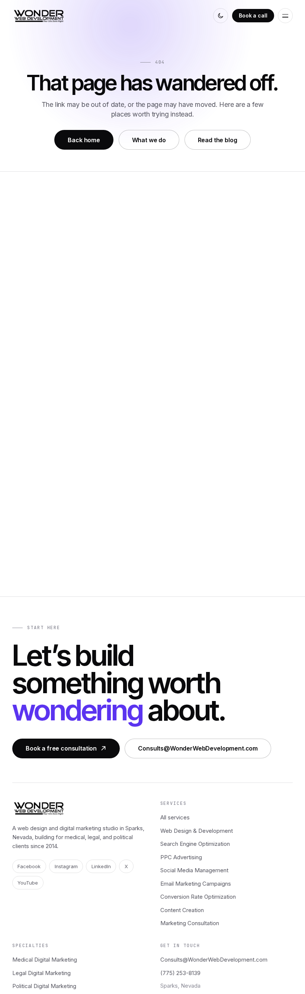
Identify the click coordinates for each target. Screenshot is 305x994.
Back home (84, 140)
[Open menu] (285, 15)
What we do (149, 140)
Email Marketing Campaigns (195, 883)
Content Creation (182, 910)
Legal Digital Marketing (41, 973)
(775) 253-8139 (180, 973)
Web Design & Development (196, 830)
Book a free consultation (61, 748)
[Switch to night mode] (220, 15)
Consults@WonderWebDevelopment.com (198, 748)
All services (175, 817)
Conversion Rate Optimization (198, 896)
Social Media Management (194, 870)
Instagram (66, 866)
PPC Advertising (181, 857)
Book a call (253, 15)
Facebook (29, 866)
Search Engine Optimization (195, 843)
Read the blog (217, 140)
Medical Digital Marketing (44, 959)
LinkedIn (101, 866)
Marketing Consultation (189, 923)
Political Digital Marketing (44, 986)
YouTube (27, 883)
